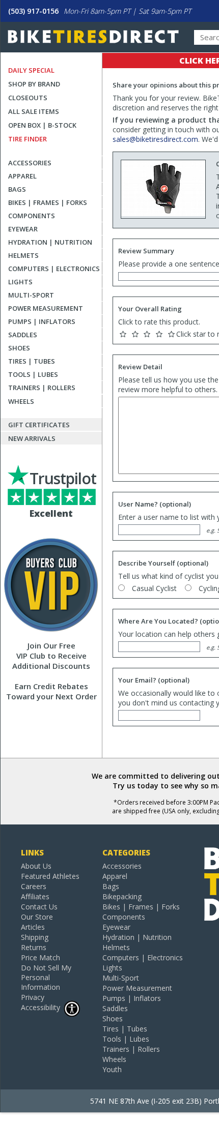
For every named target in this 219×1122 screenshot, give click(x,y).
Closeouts (27, 97)
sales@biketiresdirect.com (155, 139)
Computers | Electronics (54, 268)
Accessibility (40, 1007)
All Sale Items (33, 111)
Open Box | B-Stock (42, 125)
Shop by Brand (34, 83)
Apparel (22, 176)
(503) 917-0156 (33, 11)
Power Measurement (45, 308)
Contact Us (39, 906)
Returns (33, 947)
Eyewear (23, 228)
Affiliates (35, 896)
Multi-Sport (31, 295)
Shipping (34, 937)
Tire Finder (27, 138)
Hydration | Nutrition (50, 242)
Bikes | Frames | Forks (47, 202)
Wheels (21, 401)
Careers (33, 886)
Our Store (37, 917)
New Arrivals (32, 438)
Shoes (19, 347)
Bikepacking (122, 896)
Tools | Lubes (33, 374)
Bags (17, 189)
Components (31, 215)
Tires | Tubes (31, 361)
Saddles (22, 334)
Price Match (40, 957)
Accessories (29, 162)
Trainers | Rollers (41, 387)
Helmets (23, 255)
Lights (20, 281)
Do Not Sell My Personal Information (46, 977)
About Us (36, 866)
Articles (33, 927)
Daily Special (31, 70)
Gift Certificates (39, 424)
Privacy (32, 997)
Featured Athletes (50, 876)
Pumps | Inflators (41, 321)
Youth (112, 1069)
